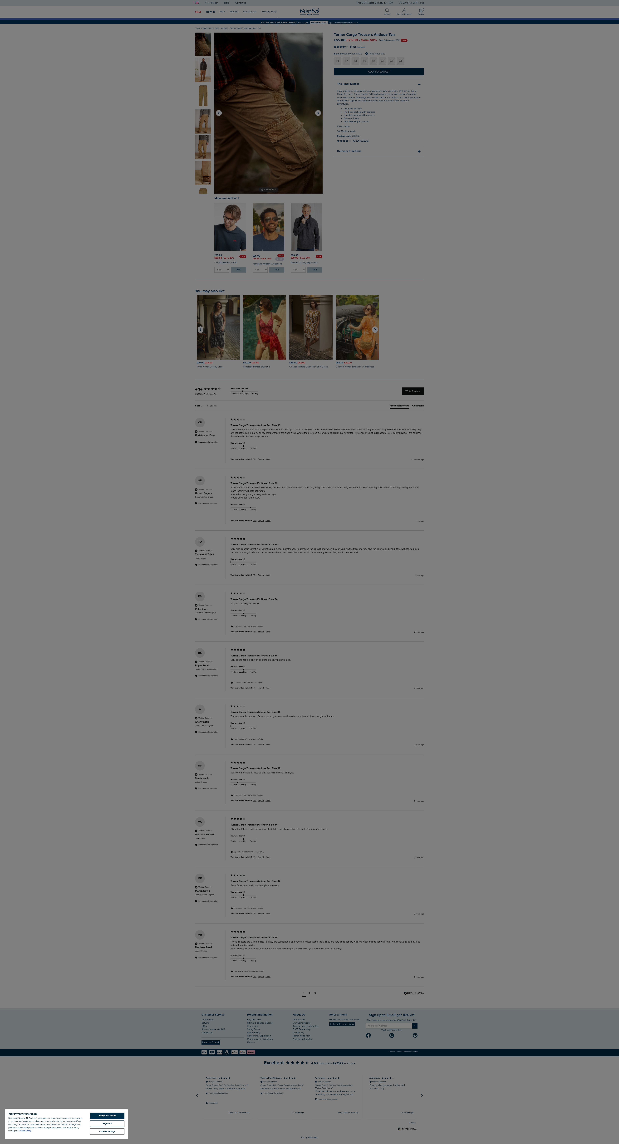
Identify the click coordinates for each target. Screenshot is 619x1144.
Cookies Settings (107, 1131)
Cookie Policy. (25, 1130)
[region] (66, 1124)
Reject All (107, 1123)
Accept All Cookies (107, 1115)
